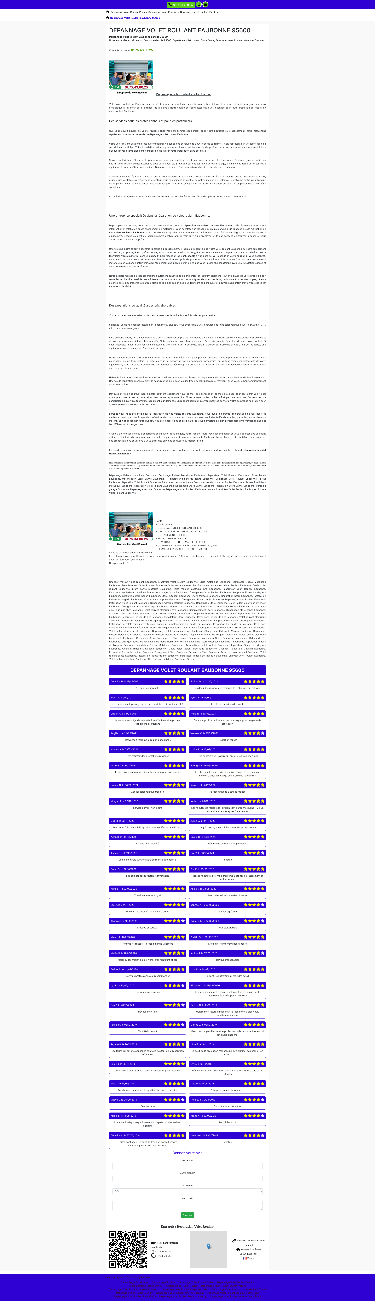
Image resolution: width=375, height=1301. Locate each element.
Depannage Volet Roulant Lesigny (135, 1292)
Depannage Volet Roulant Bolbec (196, 1282)
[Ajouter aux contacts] (199, 4)
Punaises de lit (173, 1285)
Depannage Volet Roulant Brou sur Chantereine (233, 1292)
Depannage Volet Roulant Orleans (235, 1282)
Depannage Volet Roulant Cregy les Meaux (185, 1289)
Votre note (187, 1185)
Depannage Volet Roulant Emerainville (135, 1296)
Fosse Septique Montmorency (145, 1285)
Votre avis (187, 1198)
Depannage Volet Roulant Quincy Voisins (223, 1285)
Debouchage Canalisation (135, 1282)
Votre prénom (187, 1172)
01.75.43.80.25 (183, 5)
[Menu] (205, 4)
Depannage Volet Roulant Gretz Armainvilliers (235, 1296)
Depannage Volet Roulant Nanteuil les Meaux (134, 1289)
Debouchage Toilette (163, 1282)
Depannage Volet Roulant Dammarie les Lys (183, 1296)
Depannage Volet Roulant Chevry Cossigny (180, 1292)
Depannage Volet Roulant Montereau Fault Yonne (239, 1289)
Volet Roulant (191, 1285)
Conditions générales (138, 1277)
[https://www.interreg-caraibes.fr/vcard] (128, 1249)
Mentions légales (114, 1277)
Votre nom (187, 1160)
